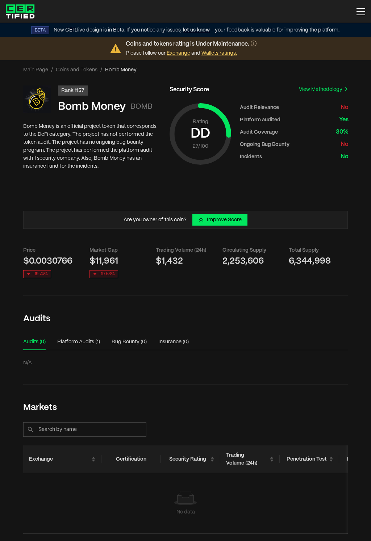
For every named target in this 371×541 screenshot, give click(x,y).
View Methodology (321, 89)
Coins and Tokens (76, 69)
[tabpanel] (185, 363)
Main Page (35, 69)
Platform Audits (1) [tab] (78, 341)
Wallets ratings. (219, 53)
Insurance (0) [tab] (173, 341)
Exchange (178, 53)
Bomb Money (92, 106)
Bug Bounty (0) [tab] (129, 341)
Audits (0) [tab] (34, 341)
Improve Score (224, 219)
